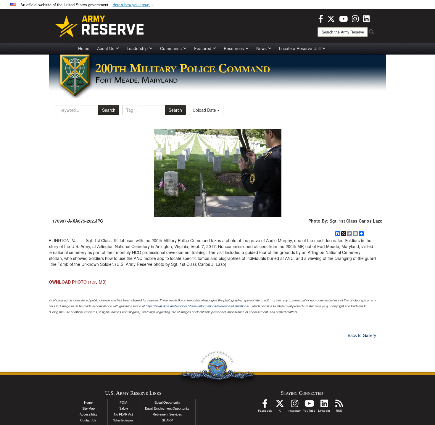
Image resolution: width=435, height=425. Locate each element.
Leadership (137, 48)
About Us (105, 48)
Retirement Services (167, 414)
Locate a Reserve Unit (300, 48)
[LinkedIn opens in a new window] (366, 18)
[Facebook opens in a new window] (320, 18)
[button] (133, 5)
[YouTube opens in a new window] (343, 18)
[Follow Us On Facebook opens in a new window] (264, 405)
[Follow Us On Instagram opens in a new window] (294, 405)
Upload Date (205, 110)
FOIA (123, 402)
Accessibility (88, 414)
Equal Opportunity (167, 402)
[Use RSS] (338, 405)
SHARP (167, 420)
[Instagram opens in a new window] (355, 18)
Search (108, 110)
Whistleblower (123, 420)
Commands (171, 48)
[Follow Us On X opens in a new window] (279, 405)
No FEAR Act (123, 414)
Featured (202, 48)
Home (83, 48)
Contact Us (88, 420)
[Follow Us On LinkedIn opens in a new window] (324, 405)
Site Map (88, 408)
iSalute (123, 408)
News (261, 48)
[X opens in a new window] (331, 18)
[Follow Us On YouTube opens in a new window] (309, 405)
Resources (234, 48)
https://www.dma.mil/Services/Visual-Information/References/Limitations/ (197, 306)
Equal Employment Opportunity (167, 408)
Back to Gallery (362, 335)
